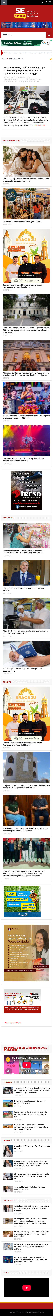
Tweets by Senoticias (12, 1022)
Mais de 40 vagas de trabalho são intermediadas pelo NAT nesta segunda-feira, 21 (25, 632)
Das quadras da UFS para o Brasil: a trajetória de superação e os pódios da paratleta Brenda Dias (30, 1259)
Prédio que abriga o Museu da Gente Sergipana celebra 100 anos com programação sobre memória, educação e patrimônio (26, 330)
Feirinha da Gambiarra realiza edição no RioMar (23, 221)
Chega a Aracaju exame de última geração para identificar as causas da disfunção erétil (31, 1176)
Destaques (21, 77)
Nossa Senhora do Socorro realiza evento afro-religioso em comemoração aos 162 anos (26, 416)
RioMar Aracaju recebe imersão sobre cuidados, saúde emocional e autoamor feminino (26, 180)
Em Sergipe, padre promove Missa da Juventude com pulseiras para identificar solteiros (25, 829)
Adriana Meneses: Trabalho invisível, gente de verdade (29, 1188)
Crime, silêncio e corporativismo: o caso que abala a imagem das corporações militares (31, 1246)
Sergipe (36, 81)
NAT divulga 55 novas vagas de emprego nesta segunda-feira (22, 669)
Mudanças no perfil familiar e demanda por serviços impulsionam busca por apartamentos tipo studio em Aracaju (30, 1221)
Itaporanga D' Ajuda (10, 81)
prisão (31, 81)
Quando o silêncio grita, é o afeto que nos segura (32, 1147)
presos (25, 81)
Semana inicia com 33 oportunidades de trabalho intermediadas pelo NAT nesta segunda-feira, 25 (24, 551)
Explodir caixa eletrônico (33, 79)
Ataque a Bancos (13, 79)
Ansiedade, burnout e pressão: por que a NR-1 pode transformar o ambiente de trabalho (31, 1208)
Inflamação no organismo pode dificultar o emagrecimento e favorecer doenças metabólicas (31, 1233)
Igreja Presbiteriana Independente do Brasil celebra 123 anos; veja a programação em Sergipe (26, 786)
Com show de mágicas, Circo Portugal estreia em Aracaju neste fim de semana (23, 459)
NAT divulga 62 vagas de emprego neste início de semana (23, 589)
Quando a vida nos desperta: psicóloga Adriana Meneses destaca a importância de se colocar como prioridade (31, 1163)
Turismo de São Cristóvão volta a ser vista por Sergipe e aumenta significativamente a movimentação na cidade (32, 1090)
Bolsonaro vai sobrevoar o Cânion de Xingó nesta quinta (29, 1102)
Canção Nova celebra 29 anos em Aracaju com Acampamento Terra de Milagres (22, 286)
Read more (39, 125)
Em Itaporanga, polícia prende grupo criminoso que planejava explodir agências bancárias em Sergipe (24, 70)
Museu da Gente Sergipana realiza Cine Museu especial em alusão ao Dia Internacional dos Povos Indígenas (26, 374)
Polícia (28, 77)
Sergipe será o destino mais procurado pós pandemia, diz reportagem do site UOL (30, 1114)
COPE (22, 79)
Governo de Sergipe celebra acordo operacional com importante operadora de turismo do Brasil (31, 1127)
